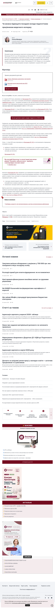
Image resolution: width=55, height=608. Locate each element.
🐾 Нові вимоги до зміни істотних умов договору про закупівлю (18, 452)
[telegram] (32, 10)
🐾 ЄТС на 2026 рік (7, 450)
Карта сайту (24, 585)
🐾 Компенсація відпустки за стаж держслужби (14, 455)
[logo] (7, 3)
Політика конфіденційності (27, 589)
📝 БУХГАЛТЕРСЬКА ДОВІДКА (11, 563)
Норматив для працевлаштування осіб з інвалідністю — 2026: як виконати (22, 399)
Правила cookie (45, 585)
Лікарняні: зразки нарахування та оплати (13, 383)
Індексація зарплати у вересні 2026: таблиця (20, 314)
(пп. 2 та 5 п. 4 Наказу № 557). (14, 195)
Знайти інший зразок (12, 88)
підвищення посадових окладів (40, 100)
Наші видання (33, 585)
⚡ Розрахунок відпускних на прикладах (12, 511)
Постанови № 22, (27, 99)
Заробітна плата (35, 221)
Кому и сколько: (10, 199)
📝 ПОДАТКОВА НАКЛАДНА (10, 572)
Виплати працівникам (35, 19)
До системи (41, 3)
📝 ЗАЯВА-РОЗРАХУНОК (9, 569)
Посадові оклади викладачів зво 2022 (17, 83)
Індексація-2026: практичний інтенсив (12, 395)
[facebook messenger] (35, 10)
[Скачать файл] (6, 79)
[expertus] (17, 2)
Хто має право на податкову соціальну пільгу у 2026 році (17, 391)
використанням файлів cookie (35, 603)
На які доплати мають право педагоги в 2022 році (27, 118)
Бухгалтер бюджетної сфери (23, 221)
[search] (34, 2)
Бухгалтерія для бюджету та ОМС (9, 19)
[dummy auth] (47, 2)
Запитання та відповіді (24, 19)
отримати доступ (27, 462)
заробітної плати (7, 102)
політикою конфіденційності (19, 603)
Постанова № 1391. (10, 154)
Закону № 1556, (38, 127)
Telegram (5, 217)
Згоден (27, 605)
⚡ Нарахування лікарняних (9, 513)
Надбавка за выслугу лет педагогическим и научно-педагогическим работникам (27, 204)
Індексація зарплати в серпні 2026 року (18, 350)
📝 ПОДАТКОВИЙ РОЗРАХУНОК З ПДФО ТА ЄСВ (15, 560)
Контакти (5, 585)
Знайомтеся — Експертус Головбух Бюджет (13, 379)
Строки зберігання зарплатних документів (19, 79)
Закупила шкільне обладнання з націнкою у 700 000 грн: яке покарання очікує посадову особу (26, 264)
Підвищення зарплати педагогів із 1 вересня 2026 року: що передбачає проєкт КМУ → (27, 14)
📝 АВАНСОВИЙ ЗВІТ (9, 566)
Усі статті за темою (46, 308)
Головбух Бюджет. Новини (20, 415)
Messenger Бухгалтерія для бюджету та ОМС (43, 416)
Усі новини (48, 257)
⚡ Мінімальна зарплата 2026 (10, 508)
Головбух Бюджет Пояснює (8, 414)
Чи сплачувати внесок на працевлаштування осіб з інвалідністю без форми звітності (25, 387)
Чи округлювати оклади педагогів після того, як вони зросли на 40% (20, 403)
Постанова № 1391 (29, 142)
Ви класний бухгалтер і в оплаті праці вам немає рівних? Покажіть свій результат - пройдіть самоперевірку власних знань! (21, 161)
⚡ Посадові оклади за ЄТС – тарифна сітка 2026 (14, 506)
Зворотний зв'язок (14, 585)
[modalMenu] (51, 2)
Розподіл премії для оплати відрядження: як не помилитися (26, 272)
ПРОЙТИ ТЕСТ (12, 165)
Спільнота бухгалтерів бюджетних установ (32, 416)
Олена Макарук (17, 39)
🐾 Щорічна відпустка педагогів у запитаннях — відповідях (17, 458)
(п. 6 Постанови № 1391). (42, 109)
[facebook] (45, 597)
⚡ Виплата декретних (8, 516)
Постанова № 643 (9, 109)
